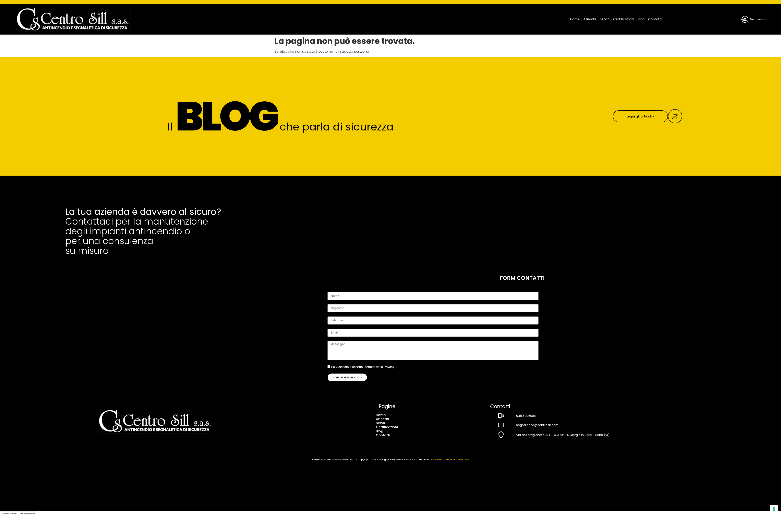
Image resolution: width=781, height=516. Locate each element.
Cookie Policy (9, 513)
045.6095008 (526, 416)
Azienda (589, 19)
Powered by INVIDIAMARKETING (451, 459)
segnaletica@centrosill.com (537, 425)
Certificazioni (623, 19)
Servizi (605, 19)
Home (575, 19)
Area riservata (758, 19)
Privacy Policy (27, 513)
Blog (641, 19)
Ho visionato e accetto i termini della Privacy (362, 367)
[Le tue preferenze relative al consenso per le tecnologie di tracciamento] (774, 509)
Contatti (655, 19)
